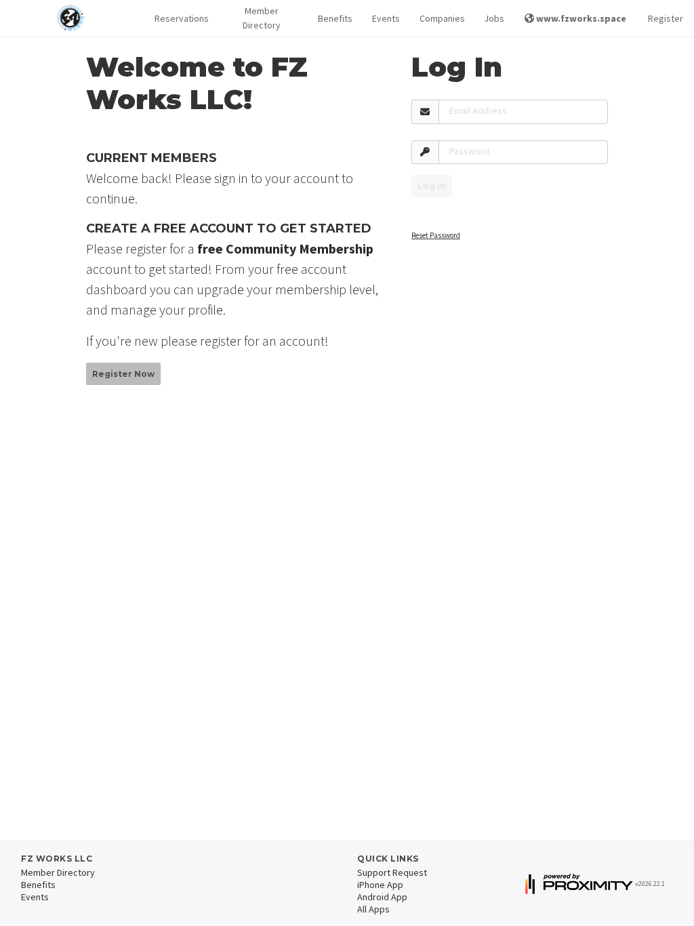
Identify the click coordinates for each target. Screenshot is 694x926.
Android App (382, 897)
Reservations (180, 18)
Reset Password (435, 235)
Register (665, 18)
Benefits (334, 18)
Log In (431, 186)
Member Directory (262, 18)
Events (385, 18)
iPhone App (380, 885)
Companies (441, 18)
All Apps (373, 909)
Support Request (392, 872)
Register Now (123, 374)
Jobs (493, 18)
